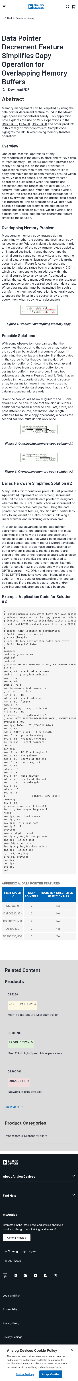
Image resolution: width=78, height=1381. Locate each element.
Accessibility (10, 1309)
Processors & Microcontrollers (26, 1135)
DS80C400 (9, 124)
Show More (12, 1106)
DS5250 (24, 124)
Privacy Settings (12, 1337)
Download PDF (18, 89)
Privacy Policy (11, 1323)
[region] (39, 1362)
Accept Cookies (51, 1374)
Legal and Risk (11, 1295)
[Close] (72, 1350)
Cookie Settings (25, 1374)
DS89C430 (39, 124)
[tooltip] (35, 1004)
